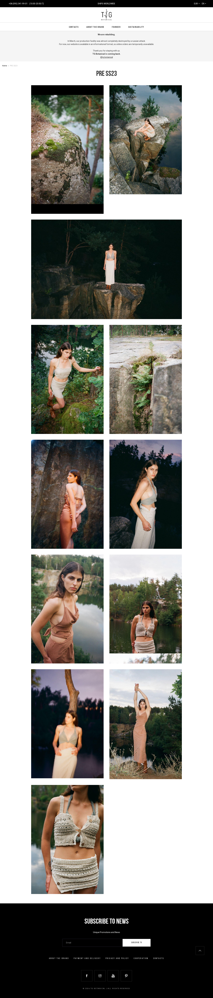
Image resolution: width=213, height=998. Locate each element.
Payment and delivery (87, 958)
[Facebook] (86, 975)
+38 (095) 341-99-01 (18, 3)
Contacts (74, 27)
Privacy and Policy (117, 958)
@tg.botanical (106, 57)
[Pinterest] (126, 975)
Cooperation (141, 958)
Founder (116, 27)
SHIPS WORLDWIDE (106, 3)
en (203, 3)
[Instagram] (100, 975)
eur (196, 3)
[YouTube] (113, 975)
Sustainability (136, 27)
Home (4, 66)
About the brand (95, 27)
